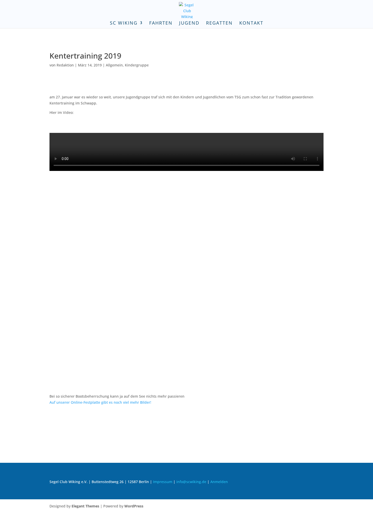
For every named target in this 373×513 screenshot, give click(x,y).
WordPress (133, 506)
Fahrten (161, 23)
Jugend (189, 23)
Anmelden (219, 481)
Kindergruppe (137, 65)
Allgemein (114, 65)
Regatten (219, 23)
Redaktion (65, 65)
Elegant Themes (85, 506)
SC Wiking (124, 23)
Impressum (162, 481)
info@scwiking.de (191, 481)
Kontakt (251, 23)
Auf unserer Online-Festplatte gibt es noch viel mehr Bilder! (100, 402)
